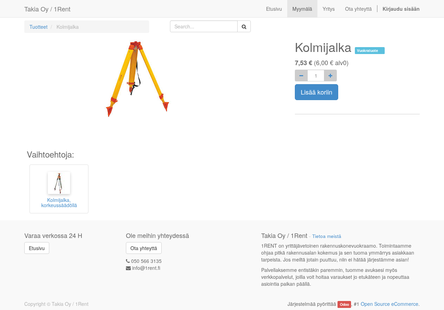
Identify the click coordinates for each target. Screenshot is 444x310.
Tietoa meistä (326, 236)
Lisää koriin (316, 91)
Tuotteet (38, 26)
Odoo (344, 304)
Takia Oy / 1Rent (47, 8)
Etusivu (37, 248)
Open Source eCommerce (389, 303)
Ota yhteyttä (143, 248)
